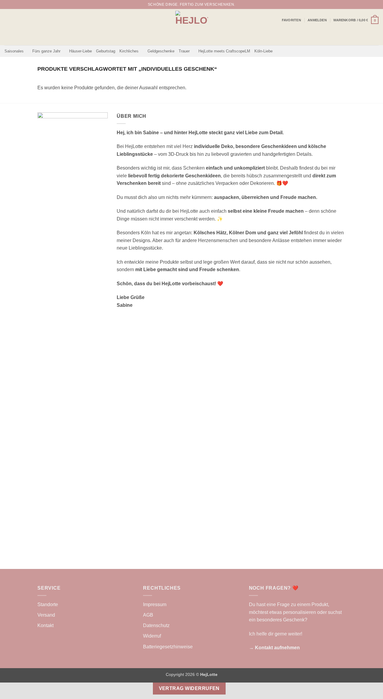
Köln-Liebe (263, 51)
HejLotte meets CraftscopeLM (224, 51)
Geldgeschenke (161, 51)
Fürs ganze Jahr (46, 51)
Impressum (154, 604)
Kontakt (45, 625)
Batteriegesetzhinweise (168, 646)
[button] (317, 20)
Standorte (47, 604)
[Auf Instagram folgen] (370, 4)
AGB (148, 615)
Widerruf (152, 635)
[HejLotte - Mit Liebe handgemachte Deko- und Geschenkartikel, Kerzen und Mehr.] (191, 27)
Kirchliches (129, 51)
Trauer (184, 51)
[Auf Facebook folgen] (364, 4)
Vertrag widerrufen (189, 688)
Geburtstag (105, 51)
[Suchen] (355, 4)
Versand (46, 615)
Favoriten (291, 20)
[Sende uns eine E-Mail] (375, 4)
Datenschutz (156, 625)
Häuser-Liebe (80, 51)
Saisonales (14, 51)
